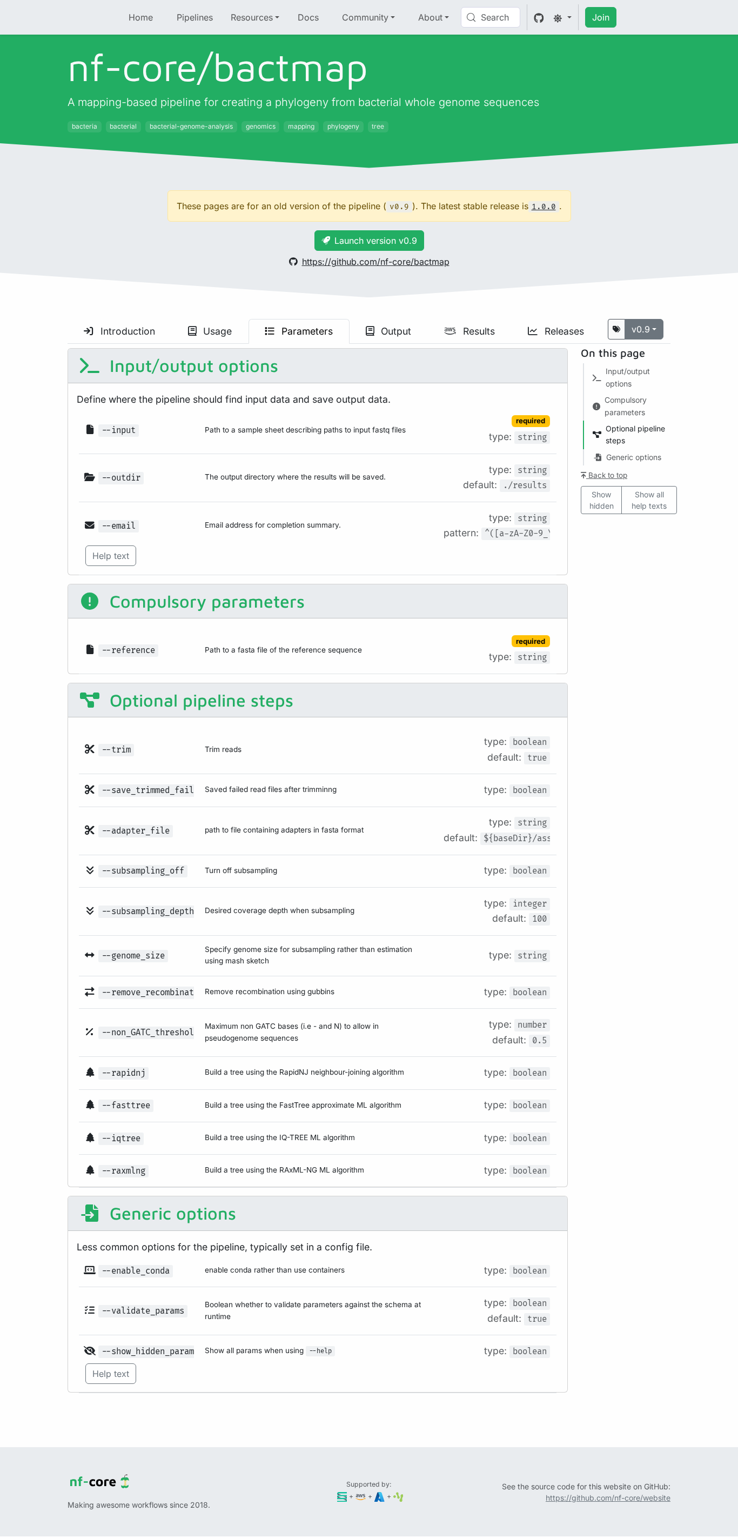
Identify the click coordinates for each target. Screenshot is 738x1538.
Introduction (126, 331)
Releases (563, 331)
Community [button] (365, 17)
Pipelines (195, 17)
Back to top (606, 475)
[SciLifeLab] (398, 1496)
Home (141, 17)
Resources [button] (252, 17)
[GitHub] (539, 17)
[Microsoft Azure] (379, 1496)
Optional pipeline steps (199, 700)
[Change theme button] (562, 17)
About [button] (430, 17)
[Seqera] (342, 1496)
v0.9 (641, 329)
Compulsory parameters (205, 601)
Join (600, 17)
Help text (110, 555)
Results (477, 331)
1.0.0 (544, 206)
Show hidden (601, 500)
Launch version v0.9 (375, 240)
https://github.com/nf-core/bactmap (375, 261)
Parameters (306, 331)
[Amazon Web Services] (360, 1496)
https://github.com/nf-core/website (608, 1497)
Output (394, 331)
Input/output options (191, 365)
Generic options (170, 1213)
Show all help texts (649, 500)
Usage (216, 331)
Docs (308, 17)
